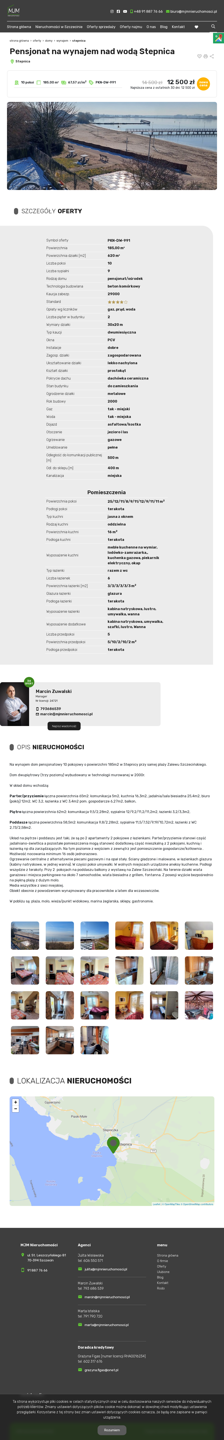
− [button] (15, 1109)
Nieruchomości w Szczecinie (58, 27)
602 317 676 (92, 1361)
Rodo (161, 1288)
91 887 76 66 (37, 1270)
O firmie (162, 1261)
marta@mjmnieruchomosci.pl (107, 1325)
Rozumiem (112, 1430)
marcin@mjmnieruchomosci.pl (66, 714)
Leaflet (156, 1204)
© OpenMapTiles (171, 1204)
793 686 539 (93, 1288)
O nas (151, 27)
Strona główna (19, 27)
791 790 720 (92, 1316)
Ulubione (163, 1272)
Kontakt (178, 27)
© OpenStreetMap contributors (197, 1204)
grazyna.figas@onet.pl (101, 1370)
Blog (164, 27)
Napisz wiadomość (64, 726)
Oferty (161, 1266)
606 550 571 (93, 1261)
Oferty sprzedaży (101, 27)
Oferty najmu (131, 27)
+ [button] (15, 1102)
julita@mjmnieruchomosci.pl (106, 1269)
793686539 (50, 709)
